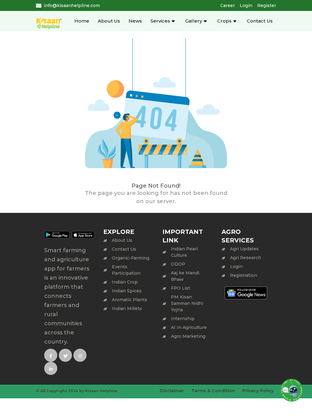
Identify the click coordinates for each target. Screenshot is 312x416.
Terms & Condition (213, 390)
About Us (109, 21)
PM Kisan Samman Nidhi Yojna (187, 303)
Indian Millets (127, 308)
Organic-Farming (130, 258)
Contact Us (260, 21)
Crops (224, 21)
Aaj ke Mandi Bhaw (185, 276)
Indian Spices (127, 291)
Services (160, 21)
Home (81, 21)
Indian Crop (125, 282)
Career (227, 5)
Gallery (193, 21)
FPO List (180, 288)
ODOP (178, 264)
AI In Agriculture (189, 327)
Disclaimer (172, 390)
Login (246, 5)
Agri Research (245, 257)
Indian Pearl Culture (184, 252)
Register (266, 5)
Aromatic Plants (129, 299)
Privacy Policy (258, 390)
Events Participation (126, 270)
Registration (243, 275)
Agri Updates (244, 249)
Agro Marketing (188, 336)
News (135, 21)
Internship (183, 318)
